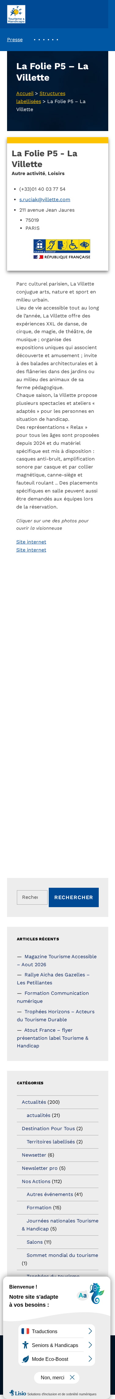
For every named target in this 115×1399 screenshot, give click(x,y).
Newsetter (34, 1155)
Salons (35, 1242)
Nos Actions (36, 1181)
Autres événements (50, 1194)
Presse (15, 39)
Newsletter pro (40, 1168)
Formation (39, 1207)
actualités (38, 1115)
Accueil (24, 93)
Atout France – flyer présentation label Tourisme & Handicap (52, 1038)
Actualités (34, 1102)
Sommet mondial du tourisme (62, 1255)
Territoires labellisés (51, 1142)
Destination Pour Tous (48, 1128)
